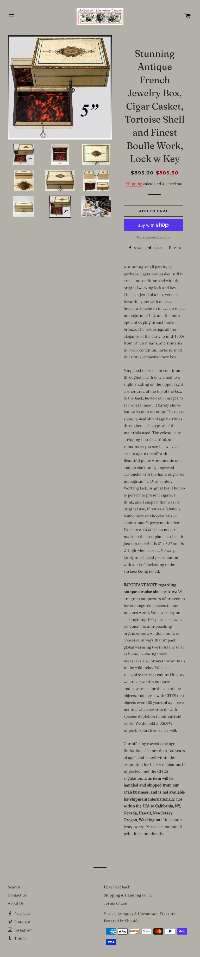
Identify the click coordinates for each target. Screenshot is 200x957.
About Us (16, 903)
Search (14, 887)
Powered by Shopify (121, 920)
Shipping (134, 183)
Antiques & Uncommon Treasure (146, 913)
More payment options (153, 237)
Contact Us (17, 895)
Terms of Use (115, 903)
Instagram (23, 930)
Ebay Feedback (117, 887)
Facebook (22, 913)
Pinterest (21, 921)
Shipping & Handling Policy (128, 895)
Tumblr (20, 938)
